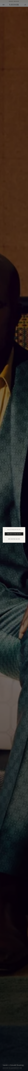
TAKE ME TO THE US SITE (14, 533)
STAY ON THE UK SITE (14, 539)
